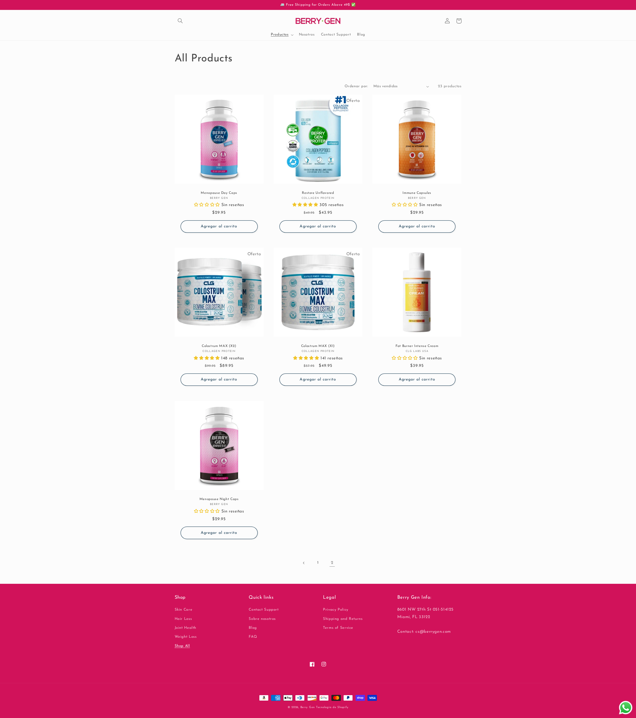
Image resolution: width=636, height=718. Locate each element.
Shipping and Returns (343, 619)
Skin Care (184, 610)
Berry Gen (307, 707)
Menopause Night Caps (219, 499)
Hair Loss (183, 619)
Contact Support (263, 610)
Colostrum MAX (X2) (219, 346)
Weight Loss (186, 637)
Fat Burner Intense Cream (417, 346)
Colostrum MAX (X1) (318, 346)
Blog (253, 628)
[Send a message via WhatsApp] (626, 708)
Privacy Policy (335, 610)
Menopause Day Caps (219, 193)
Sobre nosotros (262, 619)
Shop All (182, 646)
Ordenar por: (356, 86)
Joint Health (186, 628)
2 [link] (332, 563)
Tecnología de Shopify (332, 707)
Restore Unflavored (318, 193)
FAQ (253, 637)
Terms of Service (338, 628)
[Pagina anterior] (304, 563)
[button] (180, 21)
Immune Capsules (416, 193)
